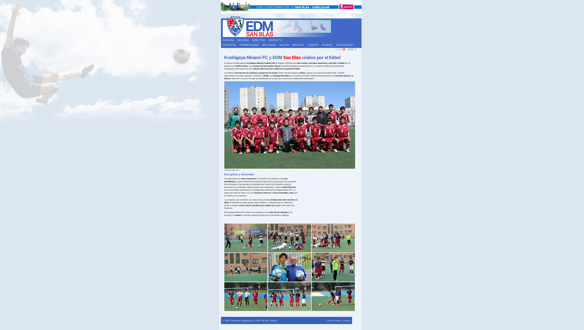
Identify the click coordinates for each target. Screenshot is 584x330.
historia (243, 40)
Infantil (298, 44)
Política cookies (334, 320)
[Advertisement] (329, 198)
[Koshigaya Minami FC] (289, 168)
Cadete (312, 44)
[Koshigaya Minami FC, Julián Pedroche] (333, 252)
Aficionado (344, 44)
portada (228, 40)
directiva (258, 40)
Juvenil (327, 44)
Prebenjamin (249, 44)
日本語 (351, 49)
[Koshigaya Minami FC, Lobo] (289, 281)
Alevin (284, 44)
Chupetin (229, 44)
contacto (275, 40)
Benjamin (269, 44)
